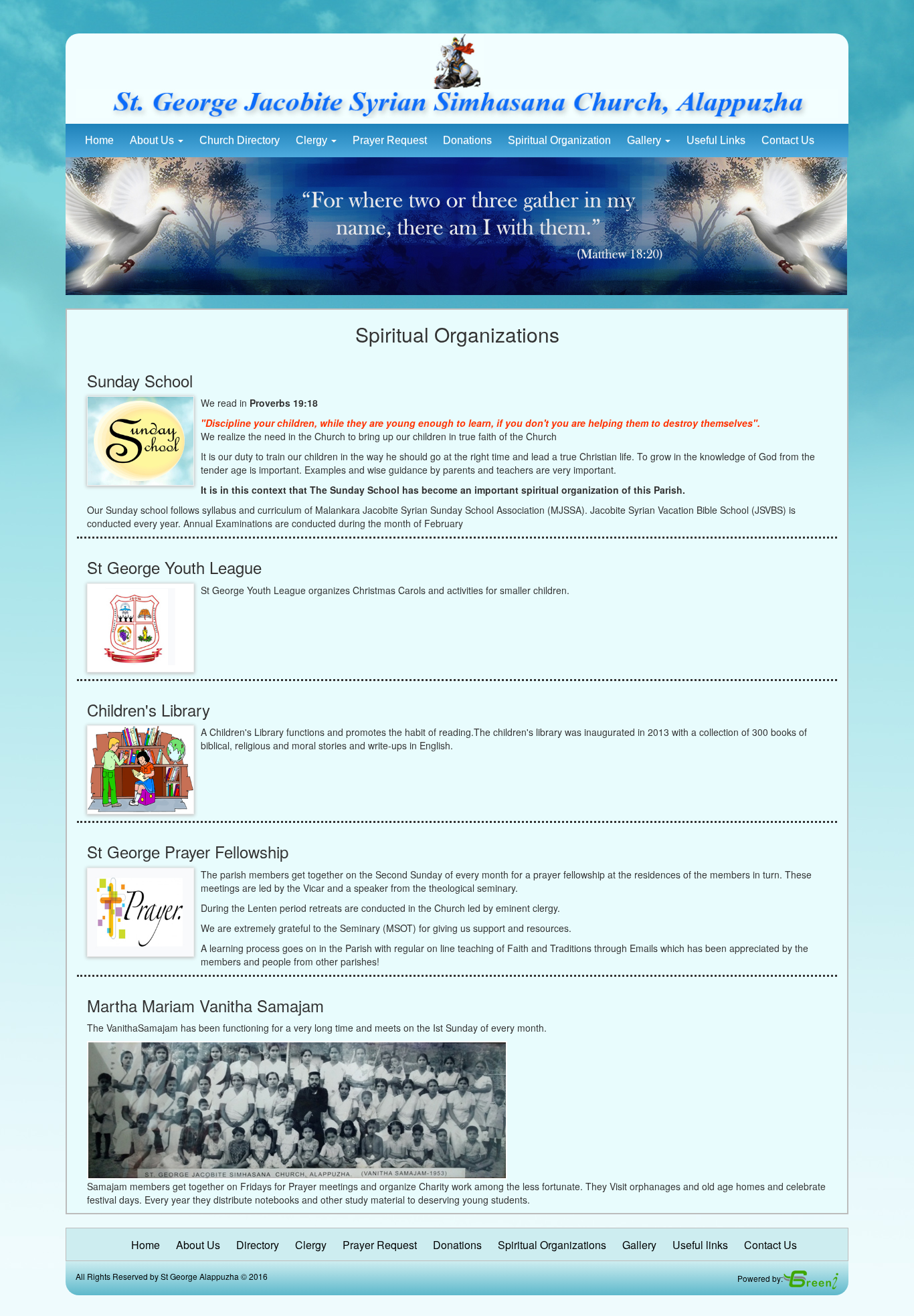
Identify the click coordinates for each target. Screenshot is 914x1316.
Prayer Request (390, 140)
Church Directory (239, 140)
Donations (467, 140)
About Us (153, 140)
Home (99, 140)
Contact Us (787, 140)
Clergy (313, 140)
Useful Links (716, 140)
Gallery (645, 140)
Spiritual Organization (559, 140)
